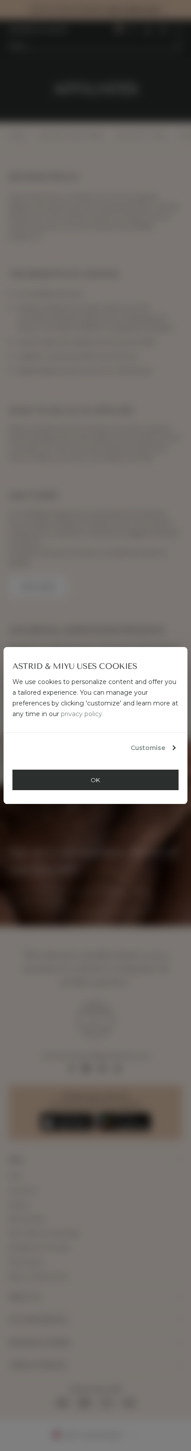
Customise (148, 748)
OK (95, 779)
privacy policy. (82, 714)
